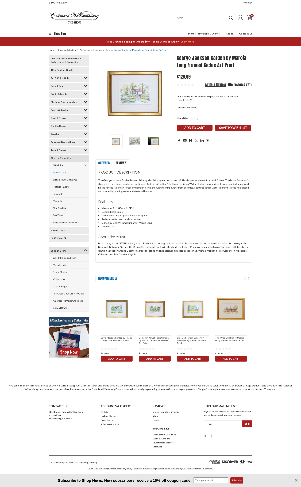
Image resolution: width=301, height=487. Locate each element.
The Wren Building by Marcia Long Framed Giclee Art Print (229, 339)
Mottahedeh (59, 265)
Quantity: (182, 117)
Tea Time (58, 215)
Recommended (108, 278)
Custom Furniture (161, 438)
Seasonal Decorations (63, 142)
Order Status (107, 420)
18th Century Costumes (164, 434)
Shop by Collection (67, 50)
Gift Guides (58, 165)
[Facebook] (179, 140)
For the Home (58, 126)
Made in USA (59, 172)
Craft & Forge (60, 286)
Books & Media (59, 94)
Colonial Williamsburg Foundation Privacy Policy (109, 468)
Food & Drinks (58, 118)
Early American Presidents (66, 222)
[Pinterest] (208, 140)
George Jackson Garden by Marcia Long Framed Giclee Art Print (136, 50)
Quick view (116, 309)
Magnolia (57, 201)
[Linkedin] (202, 140)
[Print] (190, 140)
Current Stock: (186, 107)
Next (169, 93)
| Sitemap (93, 462)
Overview (104, 162)
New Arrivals (58, 230)
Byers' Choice (60, 272)
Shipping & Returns (110, 424)
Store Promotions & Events (204, 33)
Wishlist (247, 2)
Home (51, 50)
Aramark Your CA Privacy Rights (170, 468)
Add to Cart (116, 358)
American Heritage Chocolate (68, 300)
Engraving (157, 446)
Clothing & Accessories (64, 102)
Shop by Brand (59, 250)
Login (103, 416)
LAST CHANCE (58, 238)
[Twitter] (196, 140)
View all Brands (60, 307)
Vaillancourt (59, 279)
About (229, 33)
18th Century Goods (62, 70)
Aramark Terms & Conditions (200, 468)
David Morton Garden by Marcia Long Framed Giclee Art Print (116, 339)
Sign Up (112, 416)
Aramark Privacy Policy (144, 468)
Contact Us (245, 33)
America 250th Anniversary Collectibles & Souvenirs (66, 60)
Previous (99, 93)
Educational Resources (163, 442)
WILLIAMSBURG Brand (64, 257)
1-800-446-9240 (58, 2)
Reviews (121, 162)
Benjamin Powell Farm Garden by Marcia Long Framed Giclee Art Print (154, 340)
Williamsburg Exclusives (91, 50)
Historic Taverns (61, 186)
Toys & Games (58, 150)
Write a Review (215, 84)
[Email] (185, 140)
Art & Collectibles (61, 78)
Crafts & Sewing (59, 110)
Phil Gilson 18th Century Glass (68, 293)
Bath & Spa (57, 86)
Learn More (187, 41)
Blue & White (59, 208)
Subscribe (236, 480)
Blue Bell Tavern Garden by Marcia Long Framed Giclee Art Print (192, 340)
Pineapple (58, 194)
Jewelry (55, 134)
